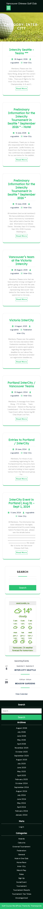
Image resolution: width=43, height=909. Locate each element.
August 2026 (21, 728)
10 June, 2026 (20, 204)
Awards (21, 838)
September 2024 (21, 787)
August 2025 (21, 759)
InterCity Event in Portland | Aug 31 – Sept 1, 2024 (21, 503)
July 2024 (21, 795)
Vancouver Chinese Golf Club (21, 3)
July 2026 (21, 732)
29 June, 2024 (20, 449)
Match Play (21, 870)
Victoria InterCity (21, 320)
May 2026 (21, 740)
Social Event (21, 882)
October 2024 (21, 783)
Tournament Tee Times (21, 894)
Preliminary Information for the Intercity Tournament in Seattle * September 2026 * (21, 189)
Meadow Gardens (25, 683)
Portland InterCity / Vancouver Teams (21, 384)
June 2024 (21, 799)
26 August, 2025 (21, 270)
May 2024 (21, 803)
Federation (27, 330)
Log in (21, 827)
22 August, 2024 (21, 392)
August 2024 (21, 791)
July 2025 (21, 763)
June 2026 (21, 736)
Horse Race (21, 862)
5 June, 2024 (16, 512)
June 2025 (21, 767)
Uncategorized (21, 898)
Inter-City (28, 63)
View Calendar (21, 694)
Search (22, 572)
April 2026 (21, 744)
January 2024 (21, 815)
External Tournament (21, 846)
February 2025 (21, 779)
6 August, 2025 (21, 326)
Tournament (21, 886)
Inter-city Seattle (25, 670)
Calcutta (21, 842)
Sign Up (21, 878)
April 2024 (21, 807)
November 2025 (21, 748)
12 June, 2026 (21, 133)
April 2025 (21, 775)
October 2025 (21, 752)
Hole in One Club (21, 858)
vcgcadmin (14, 63)
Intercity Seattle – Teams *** (21, 51)
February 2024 (21, 811)
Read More (21, 88)
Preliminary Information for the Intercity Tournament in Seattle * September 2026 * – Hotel (21, 118)
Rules (21, 874)
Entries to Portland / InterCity (22, 441)
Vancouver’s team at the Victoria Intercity (21, 260)
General (21, 854)
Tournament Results (21, 890)
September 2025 (21, 755)
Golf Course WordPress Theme (15, 906)
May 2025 (21, 771)
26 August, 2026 (21, 59)
